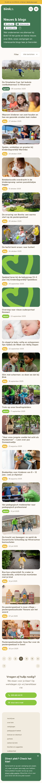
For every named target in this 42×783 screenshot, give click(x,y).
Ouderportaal (11, 751)
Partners (10, 739)
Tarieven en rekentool (14, 735)
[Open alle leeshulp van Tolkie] (20, 28)
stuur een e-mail (17, 703)
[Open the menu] (36, 9)
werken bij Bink (12, 743)
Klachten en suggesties (15, 747)
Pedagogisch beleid (14, 731)
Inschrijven (10, 718)
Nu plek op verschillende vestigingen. (21, 2)
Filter (16, 54)
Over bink (10, 722)
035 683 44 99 (16, 695)
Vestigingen (11, 727)
